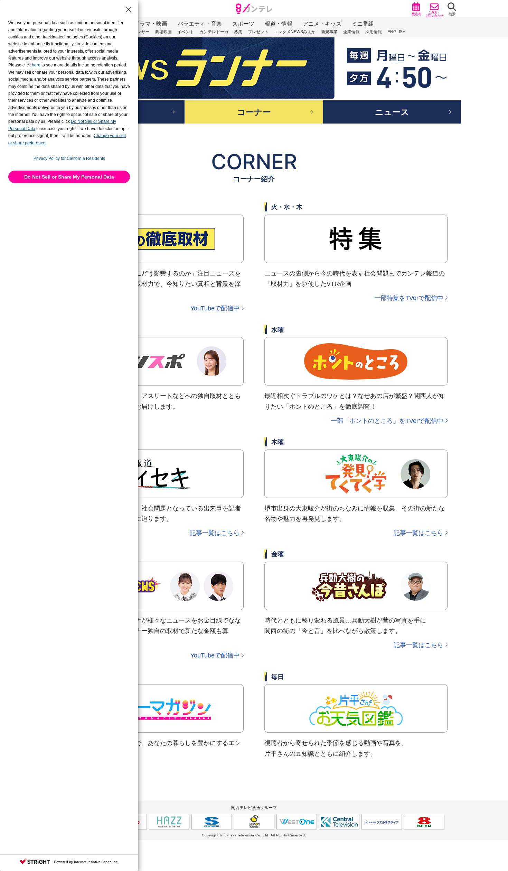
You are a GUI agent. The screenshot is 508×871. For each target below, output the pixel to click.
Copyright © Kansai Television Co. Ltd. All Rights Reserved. (254, 835)
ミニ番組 (363, 24)
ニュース (392, 112)
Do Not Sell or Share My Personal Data (69, 177)
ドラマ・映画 (150, 24)
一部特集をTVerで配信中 (408, 297)
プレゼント (258, 31)
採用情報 (373, 31)
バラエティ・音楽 (200, 24)
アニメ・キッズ (322, 24)
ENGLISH (396, 31)
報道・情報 (278, 24)
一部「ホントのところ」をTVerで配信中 (387, 420)
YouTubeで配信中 (214, 308)
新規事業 (329, 31)
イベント (185, 31)
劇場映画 (163, 31)
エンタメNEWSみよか (295, 31)
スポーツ (243, 24)
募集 (238, 31)
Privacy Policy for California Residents (69, 158)
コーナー (254, 112)
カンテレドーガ (213, 31)
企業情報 (351, 31)
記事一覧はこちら (214, 532)
